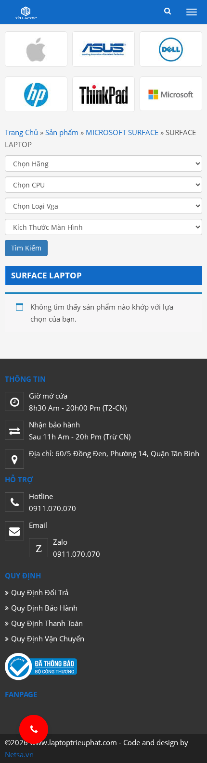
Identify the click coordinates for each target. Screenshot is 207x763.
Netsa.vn (19, 754)
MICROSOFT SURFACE (122, 132)
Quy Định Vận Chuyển (47, 638)
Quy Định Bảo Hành (44, 608)
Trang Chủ (21, 132)
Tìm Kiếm (26, 247)
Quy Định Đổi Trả (39, 592)
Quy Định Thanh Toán (47, 623)
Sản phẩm (61, 132)
